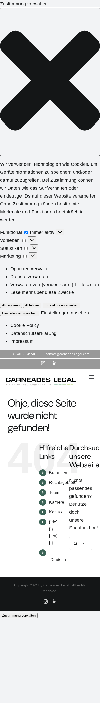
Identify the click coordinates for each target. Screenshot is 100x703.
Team (54, 492)
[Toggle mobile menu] (92, 377)
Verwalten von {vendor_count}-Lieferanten (54, 284)
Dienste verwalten (29, 276)
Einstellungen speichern (19, 313)
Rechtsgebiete (62, 482)
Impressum (22, 341)
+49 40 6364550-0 (24, 354)
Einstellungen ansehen (61, 305)
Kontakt (56, 512)
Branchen (58, 473)
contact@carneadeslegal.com (67, 354)
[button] (50, 82)
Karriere (56, 502)
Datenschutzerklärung (33, 333)
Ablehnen (32, 305)
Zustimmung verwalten (19, 615)
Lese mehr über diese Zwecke (42, 292)
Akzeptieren (11, 305)
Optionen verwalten (30, 268)
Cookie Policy (24, 325)
